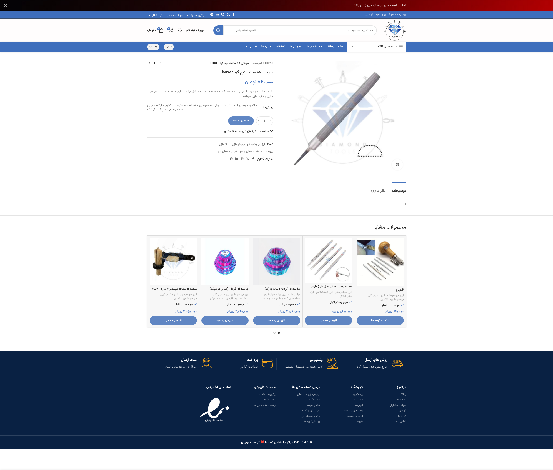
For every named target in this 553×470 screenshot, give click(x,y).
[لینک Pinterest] (223, 15)
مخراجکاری (314, 400)
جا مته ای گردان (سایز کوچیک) (229, 289)
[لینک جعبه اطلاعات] (372, 363)
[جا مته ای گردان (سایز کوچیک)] (225, 261)
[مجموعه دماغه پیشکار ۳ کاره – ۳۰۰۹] (173, 261)
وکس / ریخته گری (310, 416)
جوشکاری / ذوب (311, 411)
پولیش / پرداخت (311, 421)
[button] (328, 320)
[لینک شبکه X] (228, 15)
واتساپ (153, 47)
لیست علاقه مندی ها (265, 405)
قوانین (402, 411)
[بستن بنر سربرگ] (5, 5)
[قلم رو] (380, 262)
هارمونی (246, 442)
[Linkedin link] (217, 15)
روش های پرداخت (353, 411)
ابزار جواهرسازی (255, 144)
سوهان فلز (224, 151)
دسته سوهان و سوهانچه (247, 151)
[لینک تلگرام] (212, 15)
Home (269, 63)
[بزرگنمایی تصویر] (397, 164)
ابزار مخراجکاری (376, 295)
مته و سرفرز (268, 299)
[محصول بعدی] (149, 63)
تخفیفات (401, 400)
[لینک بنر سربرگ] (276, 5)
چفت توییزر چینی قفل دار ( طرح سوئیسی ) (331, 288)
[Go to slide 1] (279, 333)
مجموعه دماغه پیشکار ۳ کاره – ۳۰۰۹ (174, 289)
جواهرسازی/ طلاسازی (232, 144)
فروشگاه (257, 63)
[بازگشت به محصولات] (155, 63)
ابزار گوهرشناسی (324, 292)
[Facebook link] (233, 15)
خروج (360, 421)
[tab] (399, 188)
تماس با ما (400, 421)
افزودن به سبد (240, 120)
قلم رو (400, 290)
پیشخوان (358, 394)
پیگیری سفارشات (267, 394)
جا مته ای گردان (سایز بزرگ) (282, 289)
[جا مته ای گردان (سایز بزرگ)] (276, 261)
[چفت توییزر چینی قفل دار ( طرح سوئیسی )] (328, 260)
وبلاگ (403, 394)
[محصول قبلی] (160, 63)
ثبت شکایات (270, 400)
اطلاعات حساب (355, 416)
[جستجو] (218, 30)
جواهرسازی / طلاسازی (308, 394)
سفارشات (358, 400)
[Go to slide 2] (274, 333)
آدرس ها (358, 405)
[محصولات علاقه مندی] (180, 30)
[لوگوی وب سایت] (394, 30)
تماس (169, 47)
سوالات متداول (398, 405)
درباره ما (402, 416)
